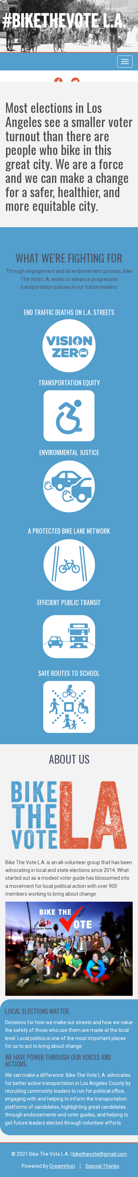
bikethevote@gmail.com (100, 1154)
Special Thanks (102, 1166)
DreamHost (62, 1166)
